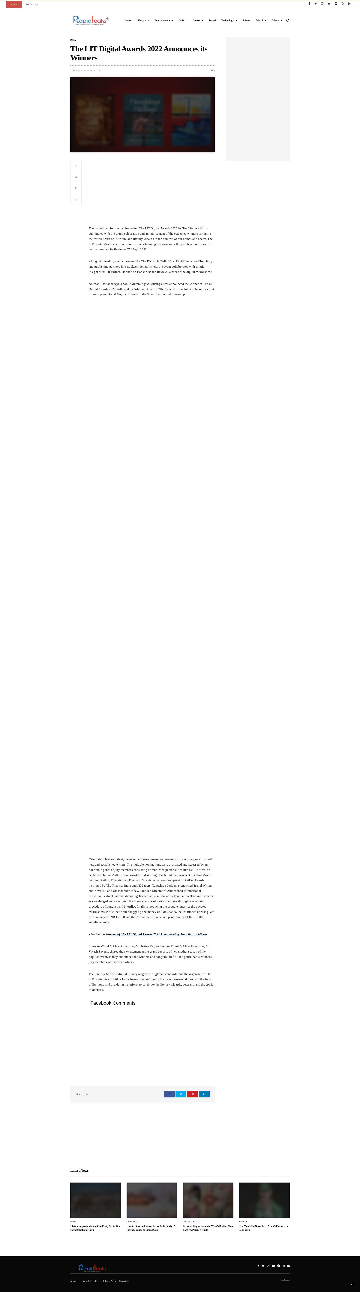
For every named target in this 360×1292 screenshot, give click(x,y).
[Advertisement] (152, 193)
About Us (74, 1281)
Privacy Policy (109, 1281)
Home (127, 20)
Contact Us (124, 1281)
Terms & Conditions (91, 1281)
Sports (196, 20)
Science (246, 20)
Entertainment (162, 20)
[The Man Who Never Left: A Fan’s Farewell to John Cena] (264, 1200)
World (259, 20)
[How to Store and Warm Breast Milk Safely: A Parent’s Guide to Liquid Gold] (152, 1200)
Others (275, 20)
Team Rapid (76, 70)
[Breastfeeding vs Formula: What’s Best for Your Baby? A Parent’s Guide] (208, 1200)
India (181, 20)
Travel (212, 20)
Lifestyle (141, 20)
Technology (227, 20)
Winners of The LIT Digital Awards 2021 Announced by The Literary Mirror (156, 934)
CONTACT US (31, 4)
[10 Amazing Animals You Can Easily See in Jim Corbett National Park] (95, 1200)
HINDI (14, 4)
